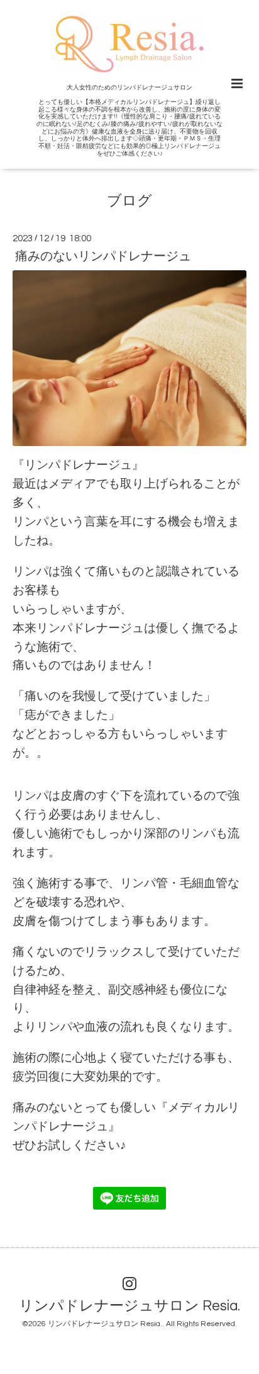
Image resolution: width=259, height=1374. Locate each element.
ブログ (129, 200)
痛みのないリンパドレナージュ (103, 256)
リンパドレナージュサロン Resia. (129, 1306)
